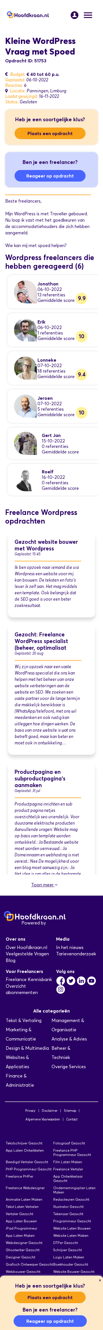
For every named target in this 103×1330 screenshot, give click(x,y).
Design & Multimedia (27, 1048)
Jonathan (47, 284)
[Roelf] (25, 479)
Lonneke (46, 360)
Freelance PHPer (19, 1176)
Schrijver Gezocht (67, 1250)
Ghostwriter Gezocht (22, 1250)
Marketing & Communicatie (21, 1034)
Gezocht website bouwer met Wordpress (46, 545)
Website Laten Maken (70, 1235)
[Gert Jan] (25, 443)
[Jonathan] (25, 291)
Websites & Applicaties (17, 1062)
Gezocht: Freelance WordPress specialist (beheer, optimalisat (41, 641)
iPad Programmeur (21, 1228)
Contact (72, 1119)
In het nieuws (70, 947)
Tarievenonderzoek (76, 954)
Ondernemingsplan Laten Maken (74, 1190)
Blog (10, 960)
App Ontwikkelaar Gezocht (68, 1178)
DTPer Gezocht (65, 1243)
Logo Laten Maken (68, 1257)
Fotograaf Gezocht (69, 1143)
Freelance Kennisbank (29, 979)
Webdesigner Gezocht (24, 1243)
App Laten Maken (20, 1235)
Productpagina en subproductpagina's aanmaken (40, 779)
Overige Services (69, 1066)
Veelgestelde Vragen (27, 954)
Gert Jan (51, 435)
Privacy (30, 1111)
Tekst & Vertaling (23, 1020)
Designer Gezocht (20, 1257)
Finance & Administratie (20, 1080)
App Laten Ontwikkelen (25, 1150)
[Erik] (25, 329)
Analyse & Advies (69, 1039)
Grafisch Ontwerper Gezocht (29, 1264)
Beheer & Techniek (61, 1052)
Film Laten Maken (67, 1162)
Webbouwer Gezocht (23, 1271)
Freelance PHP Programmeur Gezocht (72, 1152)
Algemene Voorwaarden (42, 1119)
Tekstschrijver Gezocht (24, 1143)
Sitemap (70, 1111)
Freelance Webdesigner (25, 1188)
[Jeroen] (25, 405)
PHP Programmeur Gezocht (29, 1169)
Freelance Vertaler (68, 1169)
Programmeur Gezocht (72, 1221)
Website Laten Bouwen (72, 1228)
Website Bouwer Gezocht (73, 1271)
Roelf (48, 472)
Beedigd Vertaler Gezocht (27, 1162)
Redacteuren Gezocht (71, 1199)
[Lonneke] (25, 367)
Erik (41, 322)
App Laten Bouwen (21, 1221)
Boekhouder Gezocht (70, 1264)
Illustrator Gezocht (68, 1206)
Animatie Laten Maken (24, 1199)
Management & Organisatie (68, 1025)
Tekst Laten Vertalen (22, 1206)
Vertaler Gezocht (19, 1214)
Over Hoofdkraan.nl (26, 947)
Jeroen (45, 398)
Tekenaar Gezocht (68, 1214)
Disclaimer (50, 1111)
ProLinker (57, 923)
